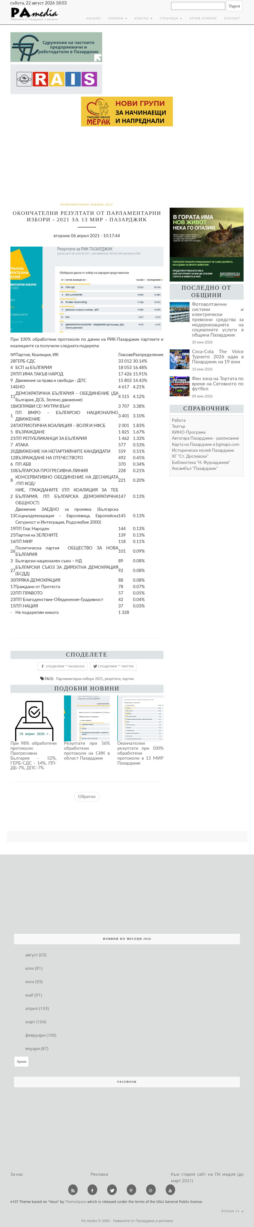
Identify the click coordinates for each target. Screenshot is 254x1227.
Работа (179, 420)
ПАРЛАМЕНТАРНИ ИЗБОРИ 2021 (87, 204)
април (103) (37, 1008)
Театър (178, 426)
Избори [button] (142, 18)
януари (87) (36, 1048)
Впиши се (231, 1211)
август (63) (35, 955)
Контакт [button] (232, 18)
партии (128, 679)
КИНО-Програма (188, 432)
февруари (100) (40, 1035)
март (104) (35, 1022)
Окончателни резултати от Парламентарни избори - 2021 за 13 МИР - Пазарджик (87, 216)
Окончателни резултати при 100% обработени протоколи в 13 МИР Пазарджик (140, 753)
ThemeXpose (75, 1201)
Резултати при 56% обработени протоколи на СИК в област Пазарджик (87, 750)
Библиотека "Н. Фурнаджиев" (201, 462)
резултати (113, 679)
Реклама (99, 1174)
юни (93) (34, 981)
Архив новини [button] (203, 18)
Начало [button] (93, 18)
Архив (21, 1061)
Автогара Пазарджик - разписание (205, 438)
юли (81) (33, 968)
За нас (16, 1174)
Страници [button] (170, 18)
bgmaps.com (205, 444)
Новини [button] (116, 18)
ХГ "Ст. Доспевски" (190, 456)
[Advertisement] (127, 163)
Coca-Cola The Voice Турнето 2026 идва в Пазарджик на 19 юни (218, 356)
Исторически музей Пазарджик (203, 450)
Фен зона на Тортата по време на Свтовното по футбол (218, 383)
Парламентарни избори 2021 (79, 679)
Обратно (87, 797)
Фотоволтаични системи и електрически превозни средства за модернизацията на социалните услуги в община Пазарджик (218, 319)
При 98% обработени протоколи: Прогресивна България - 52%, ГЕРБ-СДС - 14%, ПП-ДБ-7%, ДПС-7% (33, 755)
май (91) (33, 995)
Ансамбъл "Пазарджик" (195, 468)
